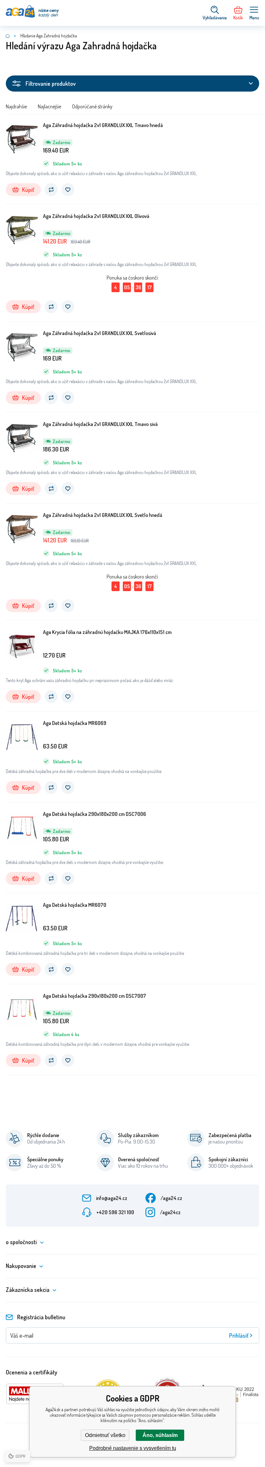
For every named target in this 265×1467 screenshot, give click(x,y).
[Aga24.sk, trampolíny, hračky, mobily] (8, 36)
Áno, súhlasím (160, 1435)
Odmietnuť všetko (105, 1435)
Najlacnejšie (49, 106)
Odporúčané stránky (92, 106)
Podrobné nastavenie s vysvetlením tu (132, 1448)
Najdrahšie (16, 106)
